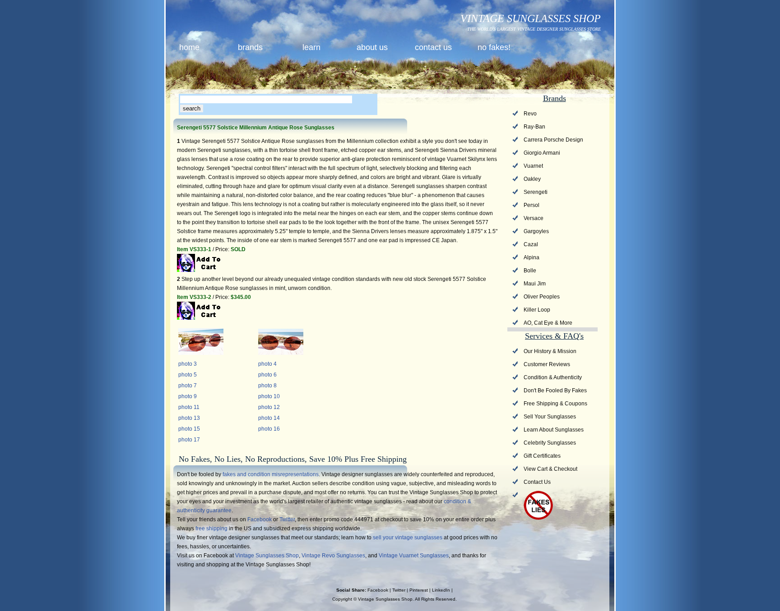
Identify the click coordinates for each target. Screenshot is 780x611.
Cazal (531, 244)
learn (311, 47)
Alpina (531, 257)
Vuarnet (533, 166)
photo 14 (269, 418)
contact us (433, 47)
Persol (531, 205)
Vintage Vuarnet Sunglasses (414, 555)
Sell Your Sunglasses (550, 416)
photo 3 (187, 364)
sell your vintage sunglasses (407, 537)
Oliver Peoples (542, 297)
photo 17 (189, 439)
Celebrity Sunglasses (550, 443)
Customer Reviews (547, 364)
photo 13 (189, 418)
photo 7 (187, 385)
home (189, 47)
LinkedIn (441, 590)
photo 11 (189, 407)
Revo (530, 113)
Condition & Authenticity (553, 377)
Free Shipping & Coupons (555, 403)
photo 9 (187, 396)
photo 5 (187, 375)
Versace (533, 218)
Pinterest (418, 590)
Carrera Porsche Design (553, 140)
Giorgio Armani (542, 153)
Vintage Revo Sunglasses (333, 555)
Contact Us (537, 482)
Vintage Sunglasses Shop (267, 555)
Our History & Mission (550, 351)
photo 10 (269, 396)
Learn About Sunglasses (554, 430)
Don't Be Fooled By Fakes (555, 390)
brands (250, 47)
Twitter (287, 519)
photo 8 (267, 385)
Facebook (259, 519)
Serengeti (536, 192)
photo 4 (267, 364)
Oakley (532, 179)
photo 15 (189, 429)
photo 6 (267, 375)
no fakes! (494, 47)
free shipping (211, 528)
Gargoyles (536, 231)
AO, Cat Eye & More (548, 323)
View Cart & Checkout (550, 469)
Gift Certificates (542, 456)
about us (372, 47)
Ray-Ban (534, 127)
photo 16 (269, 429)
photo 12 (269, 407)
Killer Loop (537, 310)
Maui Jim (535, 283)
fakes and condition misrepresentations (271, 474)
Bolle (530, 270)
